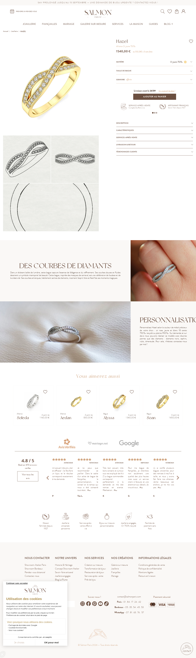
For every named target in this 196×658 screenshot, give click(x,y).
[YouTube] (100, 603)
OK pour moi (51, 642)
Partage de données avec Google (23, 625)
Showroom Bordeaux (34, 568)
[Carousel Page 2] (154, 113)
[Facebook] (88, 603)
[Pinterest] (94, 603)
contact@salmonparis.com (129, 596)
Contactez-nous (32, 576)
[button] (187, 649)
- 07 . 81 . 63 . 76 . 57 (129, 612)
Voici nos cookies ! (16, 630)
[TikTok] (106, 603)
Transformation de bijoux (95, 568)
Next (178, 478)
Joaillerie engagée (62, 576)
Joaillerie (115, 568)
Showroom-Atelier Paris (35, 565)
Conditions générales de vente (151, 565)
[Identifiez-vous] (184, 12)
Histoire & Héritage (63, 565)
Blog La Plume (61, 579)
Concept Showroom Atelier (67, 568)
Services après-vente (94, 576)
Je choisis (19, 642)
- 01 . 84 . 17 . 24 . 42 (129, 602)
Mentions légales (145, 572)
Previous (48, 478)
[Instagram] (82, 603)
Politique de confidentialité (150, 568)
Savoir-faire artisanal (64, 572)
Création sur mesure (94, 565)
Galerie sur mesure (119, 565)
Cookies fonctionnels (17, 627)
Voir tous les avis (28, 476)
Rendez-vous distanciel (35, 572)
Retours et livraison (146, 576)
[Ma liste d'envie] (170, 11)
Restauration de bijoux (94, 572)
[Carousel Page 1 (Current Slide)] (153, 113)
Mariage (114, 576)
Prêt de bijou (90, 579)
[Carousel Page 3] (156, 113)
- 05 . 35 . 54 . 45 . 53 (129, 607)
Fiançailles (115, 572)
